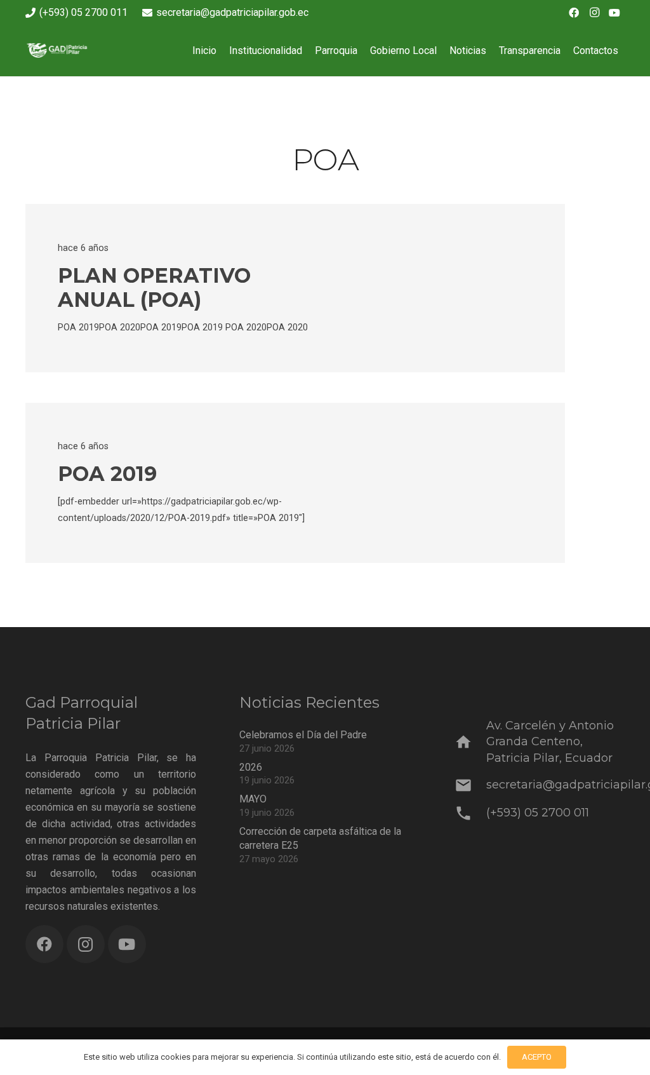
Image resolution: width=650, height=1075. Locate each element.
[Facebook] (574, 13)
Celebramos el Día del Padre (303, 735)
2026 (250, 767)
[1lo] (65, 51)
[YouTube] (614, 13)
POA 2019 (107, 473)
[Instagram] (594, 13)
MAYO (253, 799)
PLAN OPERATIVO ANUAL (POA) (154, 287)
